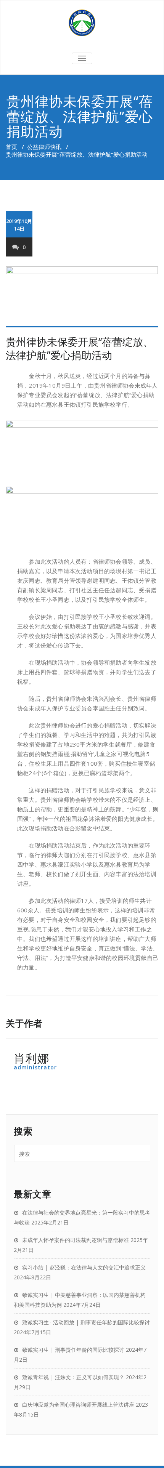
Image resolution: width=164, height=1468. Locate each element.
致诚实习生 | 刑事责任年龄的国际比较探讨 (73, 1349)
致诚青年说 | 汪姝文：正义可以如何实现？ (73, 1377)
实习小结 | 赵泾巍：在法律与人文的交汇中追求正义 (84, 1267)
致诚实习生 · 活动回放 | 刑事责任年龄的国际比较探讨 (86, 1322)
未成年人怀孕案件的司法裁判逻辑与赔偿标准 (75, 1240)
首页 (11, 147)
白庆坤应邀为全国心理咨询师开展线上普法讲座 (78, 1404)
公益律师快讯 (44, 147)
